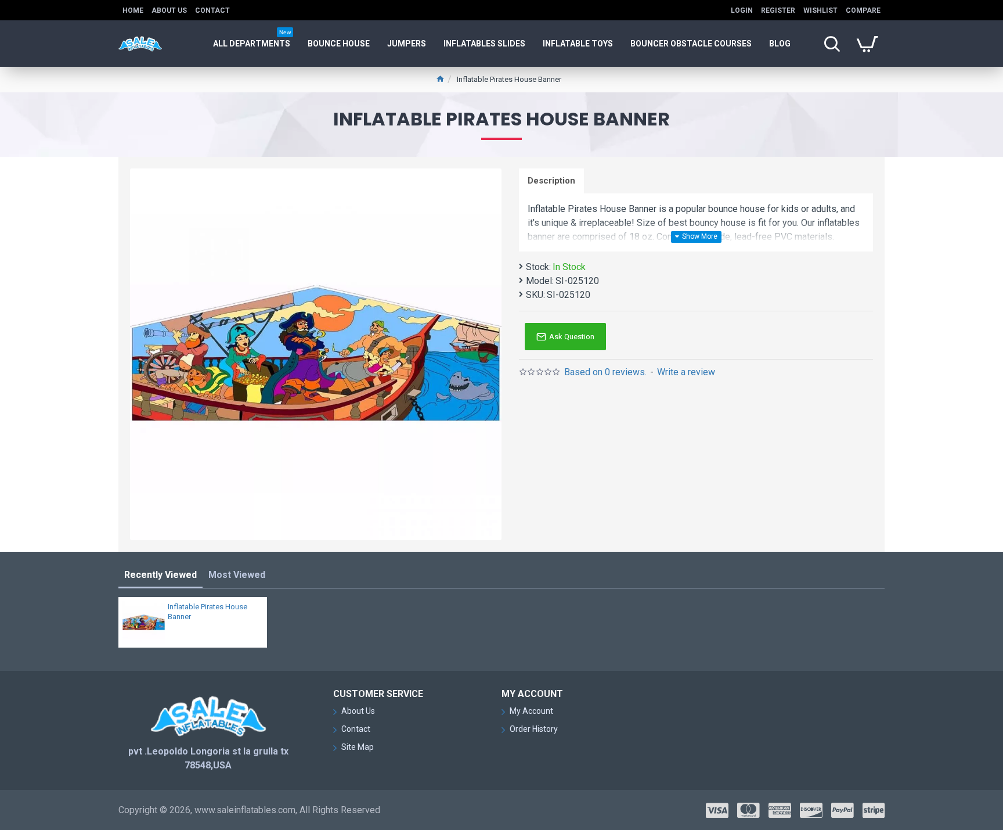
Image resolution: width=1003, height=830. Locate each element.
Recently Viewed (160, 574)
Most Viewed (236, 574)
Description (551, 180)
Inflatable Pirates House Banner (207, 611)
